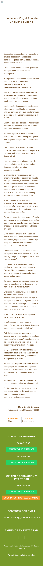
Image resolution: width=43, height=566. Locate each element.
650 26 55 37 (23, 485)
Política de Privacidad (22, 546)
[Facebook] (24, 537)
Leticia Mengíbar (28, 555)
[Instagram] (19, 537)
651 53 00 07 (23, 456)
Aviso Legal (8, 546)
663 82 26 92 (23, 443)
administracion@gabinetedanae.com (21, 517)
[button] (38, 6)
